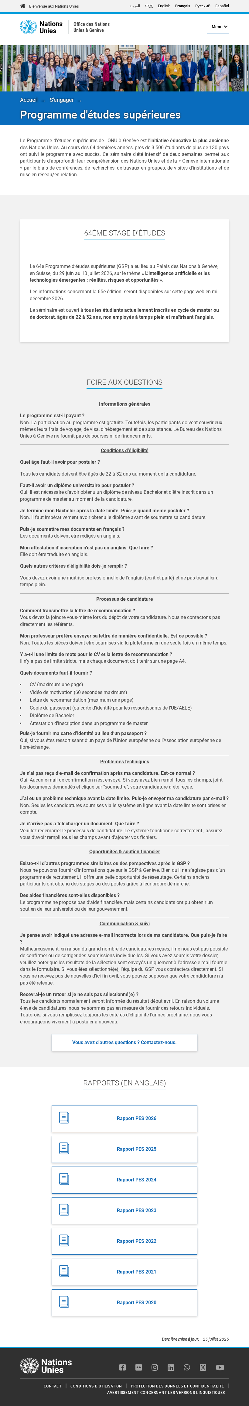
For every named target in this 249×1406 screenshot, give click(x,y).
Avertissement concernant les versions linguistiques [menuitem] (166, 1392)
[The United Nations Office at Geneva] (28, 27)
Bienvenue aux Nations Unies (54, 6)
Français (182, 6)
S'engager (62, 100)
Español (222, 6)
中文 (149, 6)
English (164, 6)
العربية (134, 6)
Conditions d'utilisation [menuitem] (96, 1386)
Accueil (29, 100)
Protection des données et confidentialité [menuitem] (177, 1386)
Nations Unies (51, 27)
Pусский (202, 6)
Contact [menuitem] (53, 1386)
